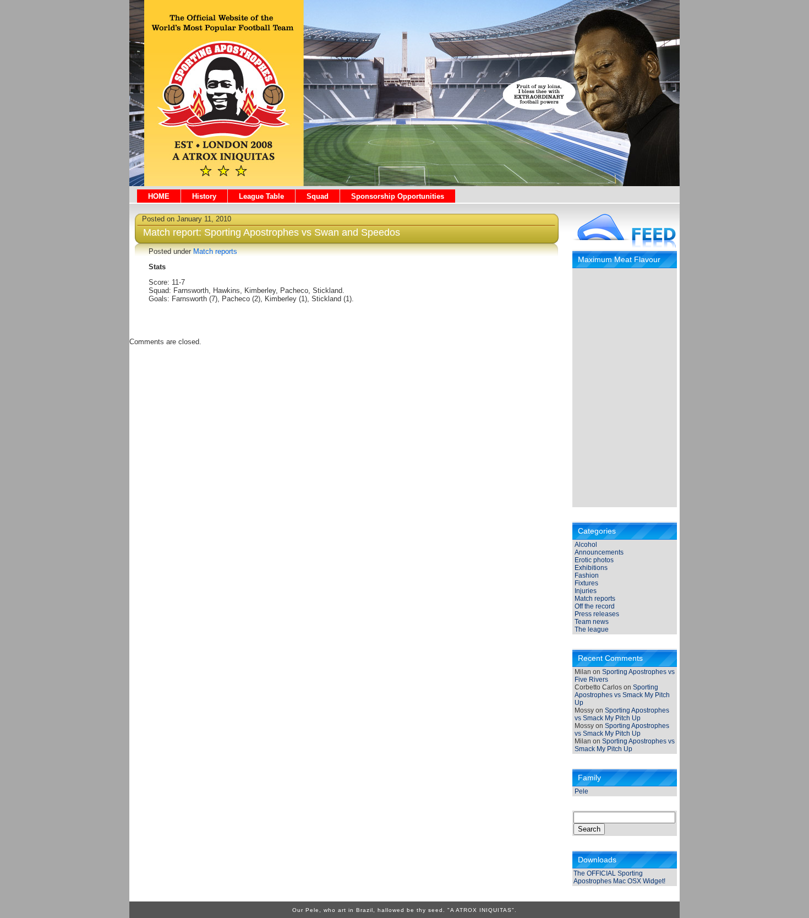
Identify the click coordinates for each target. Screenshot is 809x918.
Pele (581, 791)
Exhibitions (591, 568)
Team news (592, 622)
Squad (318, 196)
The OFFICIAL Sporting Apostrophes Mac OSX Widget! (619, 877)
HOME (159, 196)
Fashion (587, 575)
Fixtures (586, 583)
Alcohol (586, 544)
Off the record (595, 606)
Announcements (599, 552)
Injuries (586, 591)
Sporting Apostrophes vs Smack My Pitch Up (622, 695)
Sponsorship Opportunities (397, 196)
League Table (261, 196)
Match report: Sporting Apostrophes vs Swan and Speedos (271, 232)
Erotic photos (594, 560)
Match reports (595, 598)
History (204, 196)
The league (592, 629)
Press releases (597, 614)
